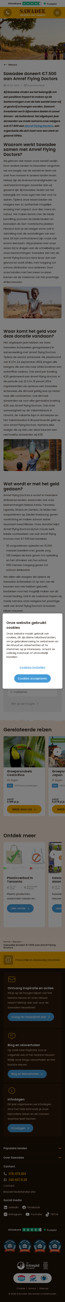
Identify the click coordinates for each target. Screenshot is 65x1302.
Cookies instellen (32, 667)
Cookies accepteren (32, 678)
